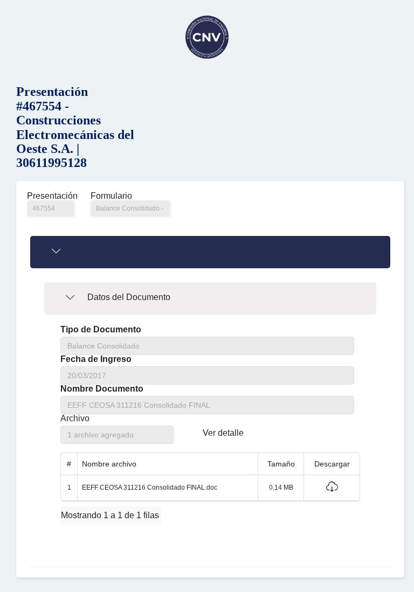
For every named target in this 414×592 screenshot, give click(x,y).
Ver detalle (223, 433)
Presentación (50, 196)
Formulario (111, 196)
